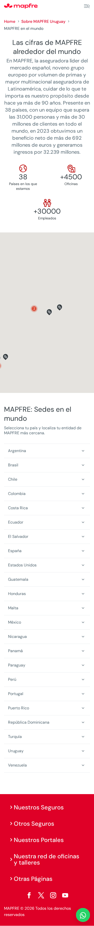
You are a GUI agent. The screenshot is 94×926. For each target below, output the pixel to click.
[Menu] (86, 6)
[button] (34, 308)
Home (9, 21)
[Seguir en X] (41, 895)
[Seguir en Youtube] (65, 895)
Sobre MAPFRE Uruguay (43, 21)
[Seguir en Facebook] (29, 895)
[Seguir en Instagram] (53, 895)
